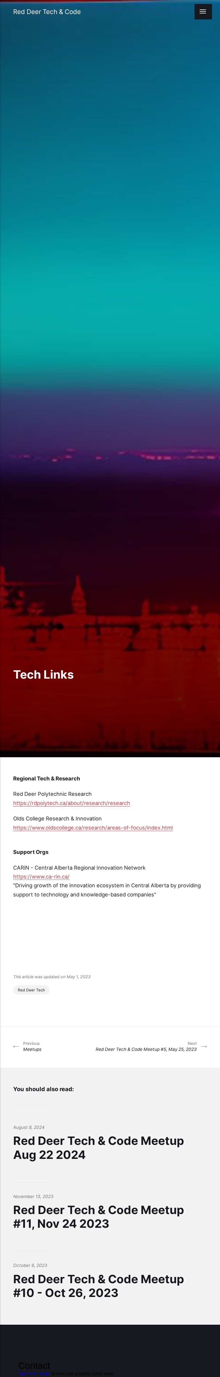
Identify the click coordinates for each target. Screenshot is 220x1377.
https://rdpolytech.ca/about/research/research (71, 803)
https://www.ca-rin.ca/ (41, 876)
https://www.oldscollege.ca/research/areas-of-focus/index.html (93, 827)
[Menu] (203, 11)
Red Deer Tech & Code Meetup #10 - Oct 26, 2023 (98, 1286)
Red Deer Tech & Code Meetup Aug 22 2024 (98, 1147)
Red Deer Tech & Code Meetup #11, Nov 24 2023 (98, 1217)
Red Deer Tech (31, 990)
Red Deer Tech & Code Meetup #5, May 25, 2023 (146, 1046)
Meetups (32, 1046)
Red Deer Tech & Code (47, 11)
